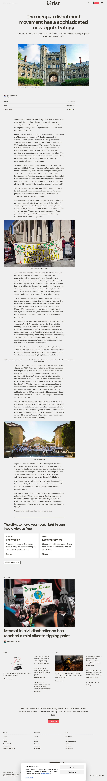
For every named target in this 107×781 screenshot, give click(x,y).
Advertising (68, 743)
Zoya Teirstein (38, 663)
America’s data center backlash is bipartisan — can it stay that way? (42, 659)
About (36, 736)
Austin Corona (90, 665)
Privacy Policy (14, 775)
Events (67, 739)
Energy (5, 736)
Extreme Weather (8, 746)
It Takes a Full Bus (92, 682)
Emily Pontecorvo (12, 95)
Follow (90, 3)
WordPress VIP (17, 774)
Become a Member (70, 741)
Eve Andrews (10, 641)
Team (35, 739)
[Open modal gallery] (39, 243)
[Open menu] (102, 3)
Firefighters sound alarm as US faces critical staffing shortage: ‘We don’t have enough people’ (68, 675)
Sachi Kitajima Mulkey (92, 677)
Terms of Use (6, 775)
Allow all (71, 767)
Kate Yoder (47, 663)
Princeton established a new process (36, 402)
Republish (68, 746)
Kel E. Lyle (89, 685)
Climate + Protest (70, 105)
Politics (5, 739)
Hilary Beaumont (7, 678)
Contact (36, 741)
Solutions (5, 741)
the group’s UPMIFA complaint (26, 324)
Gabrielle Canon (59, 681)
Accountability (7, 743)
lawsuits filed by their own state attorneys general (33, 281)
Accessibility (69, 748)
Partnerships (37, 746)
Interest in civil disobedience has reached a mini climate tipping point (37, 633)
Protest (18, 641)
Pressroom (37, 748)
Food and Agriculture (9, 748)
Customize (71, 772)
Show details (29, 777)
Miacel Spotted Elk (39, 677)
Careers (36, 743)
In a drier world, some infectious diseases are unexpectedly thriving (94, 673)
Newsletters (68, 736)
